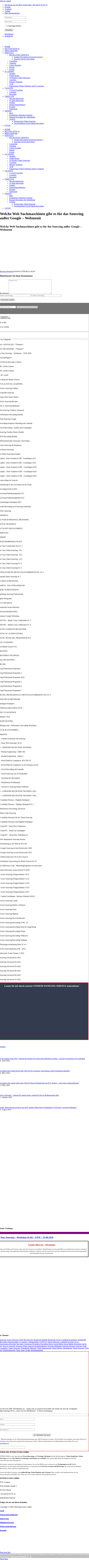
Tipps (18, 1350)
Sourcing (12, 1346)
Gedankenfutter (33, 1342)
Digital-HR (82, 1340)
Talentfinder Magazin (29, 1348)
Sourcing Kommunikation (37, 1346)
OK (29, 1557)
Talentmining (67, 1348)
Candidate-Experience (69, 1340)
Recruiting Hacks (46, 1344)
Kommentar (4, 293)
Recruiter (12, 1344)
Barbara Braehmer (6, 271)
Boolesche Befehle (41, 1340)
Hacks (50, 1342)
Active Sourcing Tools (15, 1340)
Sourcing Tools (81, 1346)
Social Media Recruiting (72, 1344)
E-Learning (23, 1342)
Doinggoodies (13, 1342)
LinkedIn (63, 1342)
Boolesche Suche (54, 1340)
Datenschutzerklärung (18, 1557)
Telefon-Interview (9, 1350)
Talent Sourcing (78, 1348)
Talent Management (44, 1348)
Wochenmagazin (37, 1350)
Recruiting (36, 1344)
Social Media (58, 1344)
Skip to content (5, 1)
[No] (32, 1557)
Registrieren (9, 34)
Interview (56, 1342)
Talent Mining (57, 1348)
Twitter (27, 1350)
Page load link (5, 1552)
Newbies (70, 1342)
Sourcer (5, 1346)
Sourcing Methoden (54, 1346)
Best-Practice (28, 1340)
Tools (23, 1350)
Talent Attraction (14, 1348)
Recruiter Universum (24, 1344)
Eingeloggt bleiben (14, 26)
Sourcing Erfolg (21, 1346)
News (76, 1342)
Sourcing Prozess (68, 1346)
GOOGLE (43, 1342)
